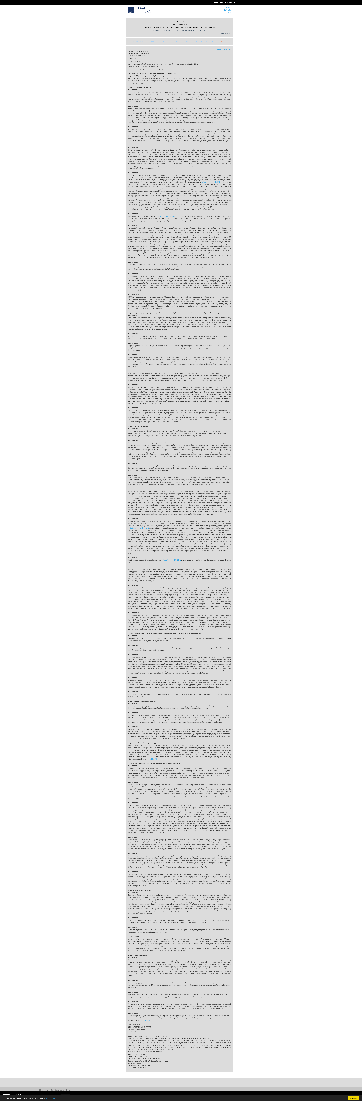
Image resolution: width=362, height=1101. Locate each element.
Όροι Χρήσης (59, 1090)
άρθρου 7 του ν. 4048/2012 (168, 216)
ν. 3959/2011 (151, 757)
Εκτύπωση (216, 42)
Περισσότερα (50, 1098)
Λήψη (197, 42)
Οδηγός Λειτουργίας (46, 1090)
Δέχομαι (353, 1098)
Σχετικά (68, 1090)
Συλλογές (229, 12)
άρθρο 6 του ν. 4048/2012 (210, 182)
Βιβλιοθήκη (228, 10)
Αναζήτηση (228, 8)
